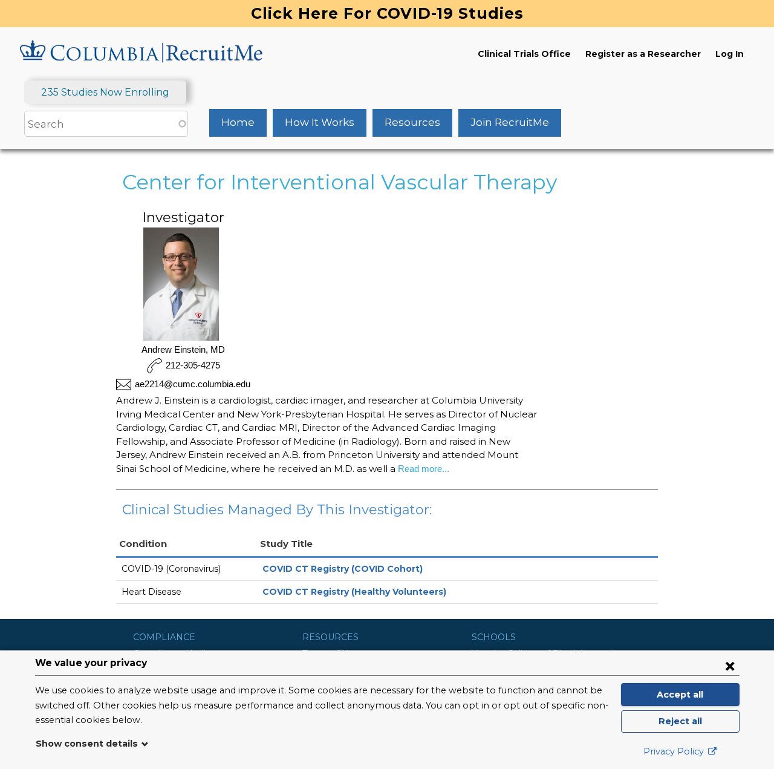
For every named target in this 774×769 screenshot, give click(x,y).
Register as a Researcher (643, 53)
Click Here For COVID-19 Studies (387, 13)
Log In (729, 53)
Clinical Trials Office (524, 53)
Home (238, 122)
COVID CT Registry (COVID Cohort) (342, 568)
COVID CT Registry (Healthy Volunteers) (354, 591)
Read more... (422, 468)
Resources (412, 122)
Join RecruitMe (509, 122)
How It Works (319, 122)
